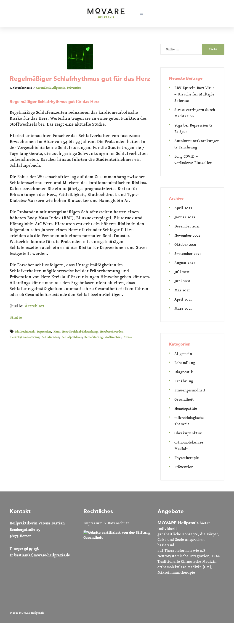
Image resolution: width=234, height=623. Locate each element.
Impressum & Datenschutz (106, 523)
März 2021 (183, 308)
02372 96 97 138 (26, 549)
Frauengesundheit (189, 390)
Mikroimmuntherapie (176, 572)
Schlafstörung (94, 337)
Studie (16, 317)
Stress (128, 337)
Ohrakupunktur (188, 433)
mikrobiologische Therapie (189, 421)
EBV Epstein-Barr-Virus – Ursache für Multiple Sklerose (194, 94)
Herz (56, 331)
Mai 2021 (182, 290)
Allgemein (58, 88)
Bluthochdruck (25, 331)
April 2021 (183, 299)
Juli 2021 (181, 272)
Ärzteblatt (34, 306)
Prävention (74, 88)
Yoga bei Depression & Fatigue (193, 128)
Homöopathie (185, 409)
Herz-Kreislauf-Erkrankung (80, 331)
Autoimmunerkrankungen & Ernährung (196, 144)
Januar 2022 (184, 217)
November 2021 (187, 235)
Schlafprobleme (72, 337)
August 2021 (184, 263)
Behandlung (184, 363)
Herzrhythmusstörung (24, 337)
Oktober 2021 (185, 245)
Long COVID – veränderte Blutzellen (193, 159)
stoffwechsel (113, 337)
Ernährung (183, 381)
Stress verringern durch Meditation (194, 113)
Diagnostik (183, 372)
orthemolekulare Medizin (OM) (184, 567)
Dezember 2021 (186, 226)
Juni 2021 (182, 281)
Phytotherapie (186, 458)
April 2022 (183, 208)
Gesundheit (43, 88)
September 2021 (187, 254)
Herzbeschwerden (111, 331)
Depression (44, 331)
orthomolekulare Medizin (188, 445)
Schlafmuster (50, 337)
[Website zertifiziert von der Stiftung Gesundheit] (116, 538)
